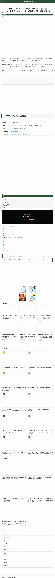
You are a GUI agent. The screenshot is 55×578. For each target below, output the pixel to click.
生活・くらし (7, 556)
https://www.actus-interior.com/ (18, 128)
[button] (3, 229)
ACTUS (5, 199)
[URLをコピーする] (4, 249)
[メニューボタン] (1, 1)
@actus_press (14, 131)
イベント (6, 533)
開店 (4, 207)
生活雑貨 (5, 205)
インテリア (5, 202)
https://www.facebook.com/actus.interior (20, 134)
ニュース (6, 546)
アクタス (5, 200)
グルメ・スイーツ (8, 537)
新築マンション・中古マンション (12, 549)
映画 (5, 553)
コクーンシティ (6, 204)
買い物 (5, 562)
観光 (5, 559)
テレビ (5, 543)
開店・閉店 (5, 14)
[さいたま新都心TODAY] (27, 1)
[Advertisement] (27, 98)
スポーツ (6, 540)
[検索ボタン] (53, 1)
